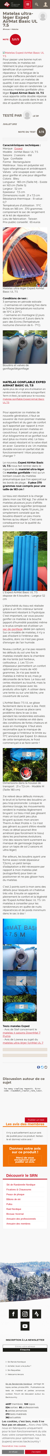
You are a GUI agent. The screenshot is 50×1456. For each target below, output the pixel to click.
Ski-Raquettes (14, 1370)
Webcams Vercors (16, 1374)
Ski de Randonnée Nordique (20, 1184)
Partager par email (45, 1067)
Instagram (25, 1314)
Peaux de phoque (15, 1194)
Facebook (13, 1314)
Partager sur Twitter (42, 1067)
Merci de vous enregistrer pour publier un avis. (25, 1160)
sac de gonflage (13, 629)
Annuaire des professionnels (21, 1218)
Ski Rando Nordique (17, 1362)
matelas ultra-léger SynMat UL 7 (23, 1043)
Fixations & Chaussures (18, 1189)
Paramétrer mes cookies (14, 1446)
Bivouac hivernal (15, 1213)
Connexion (45, 4)
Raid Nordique (13, 1209)
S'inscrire (25, 1350)
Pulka (9, 1204)
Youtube (25, 1326)
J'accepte (36, 1452)
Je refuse (13, 1452)
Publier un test (36, 1120)
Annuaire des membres (18, 1223)
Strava (36, 1314)
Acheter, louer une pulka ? (19, 1366)
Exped (18, 148)
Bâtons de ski (13, 1199)
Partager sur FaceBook (38, 1067)
